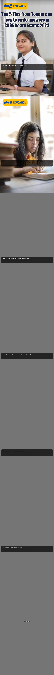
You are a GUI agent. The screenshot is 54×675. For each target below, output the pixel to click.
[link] (27, 621)
